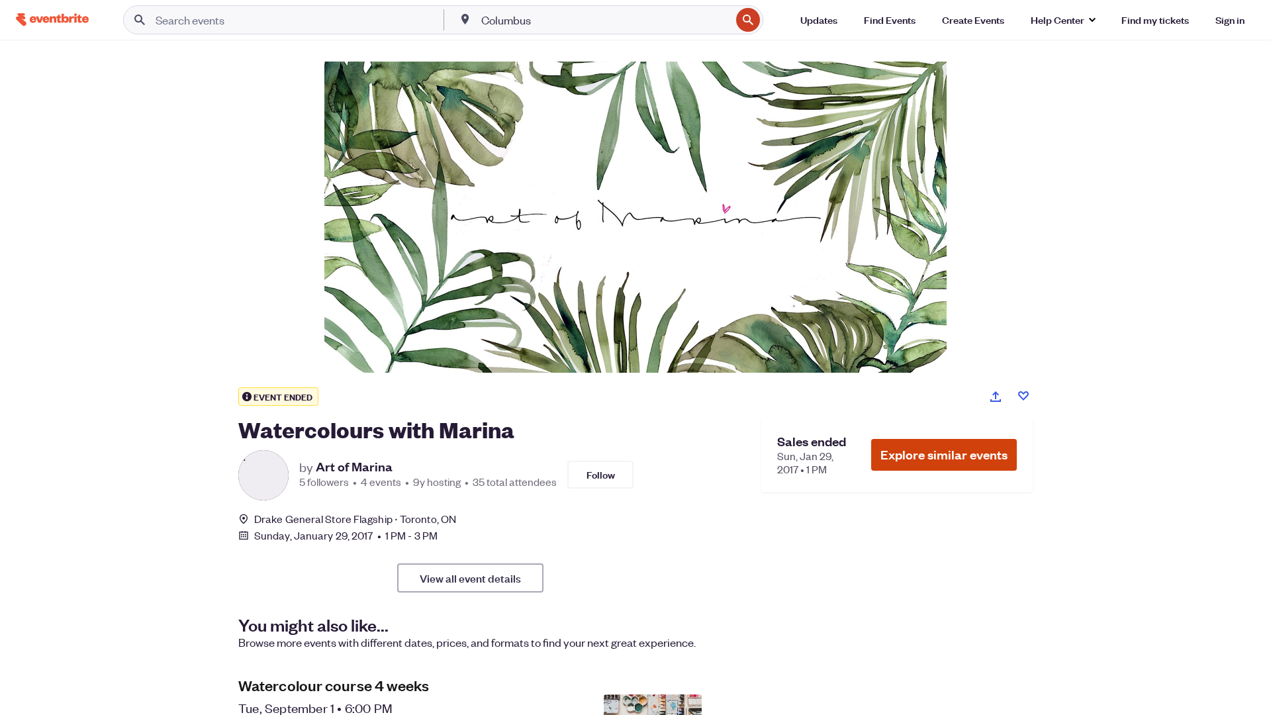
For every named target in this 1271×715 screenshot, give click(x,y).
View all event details (470, 578)
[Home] (52, 19)
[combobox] (605, 20)
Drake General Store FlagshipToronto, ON (355, 519)
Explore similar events (944, 454)
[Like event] (1023, 396)
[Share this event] (995, 396)
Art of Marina (354, 467)
